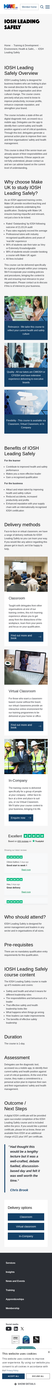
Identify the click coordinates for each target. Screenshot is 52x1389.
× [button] (49, 1352)
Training (10, 1290)
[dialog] (26, 1369)
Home (7, 45)
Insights (10, 1272)
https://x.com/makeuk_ (30, 1328)
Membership (12, 1308)
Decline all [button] (38, 1376)
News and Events (15, 1281)
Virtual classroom (26, 1226)
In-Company (26, 1236)
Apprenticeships (15, 1299)
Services (10, 1263)
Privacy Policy (12, 1370)
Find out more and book (21, 637)
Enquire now (18, 817)
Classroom (26, 1216)
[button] (26, 1384)
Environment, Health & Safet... (19, 49)
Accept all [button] (13, 1376)
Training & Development (26, 45)
